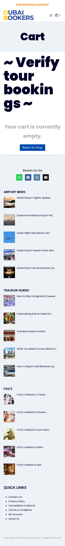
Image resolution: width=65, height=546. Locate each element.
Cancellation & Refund (21, 505)
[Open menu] (51, 15)
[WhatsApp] (19, 177)
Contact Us (15, 497)
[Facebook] (28, 177)
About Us (13, 519)
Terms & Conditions (20, 510)
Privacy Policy (16, 501)
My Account (15, 514)
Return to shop (32, 147)
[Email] (46, 177)
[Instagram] (37, 177)
